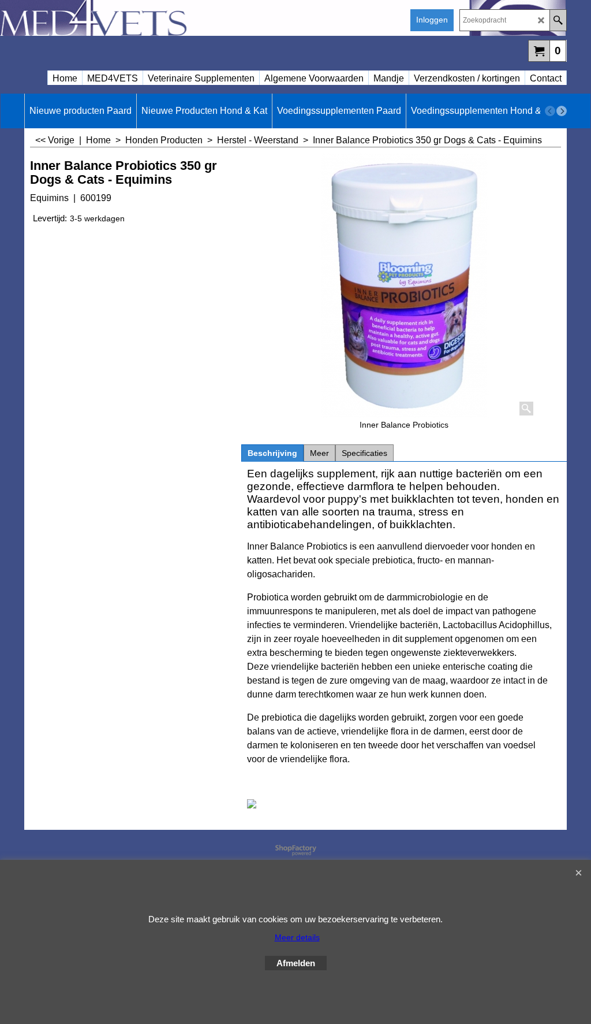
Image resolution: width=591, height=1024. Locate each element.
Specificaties (364, 453)
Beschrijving (272, 453)
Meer (319, 453)
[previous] (550, 111)
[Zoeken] (557, 20)
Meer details (297, 937)
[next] (561, 111)
